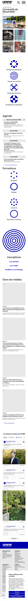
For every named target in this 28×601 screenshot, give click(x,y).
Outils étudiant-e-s (7, 556)
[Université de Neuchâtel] (7, 2)
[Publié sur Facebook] (23, 470)
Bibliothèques (18, 565)
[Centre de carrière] (14, 76)
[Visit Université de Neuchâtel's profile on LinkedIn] (5, 442)
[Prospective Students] (14, 64)
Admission (5, 565)
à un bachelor (14, 261)
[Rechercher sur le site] (18, 2)
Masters (4, 569)
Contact (5, 552)
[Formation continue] (14, 214)
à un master (14, 265)
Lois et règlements (19, 561)
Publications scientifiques (18, 556)
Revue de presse (9, 423)
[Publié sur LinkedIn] (23, 442)
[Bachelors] (14, 175)
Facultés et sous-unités (20, 562)
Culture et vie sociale (20, 567)
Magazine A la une (19, 558)
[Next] (22, 23)
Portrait (16, 552)
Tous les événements (11, 165)
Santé (16, 569)
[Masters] (14, 187)
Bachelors (5, 568)
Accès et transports (7, 554)
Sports (16, 568)
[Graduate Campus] (14, 87)
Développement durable (18, 560)
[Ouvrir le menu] (23, 2)
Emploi (4, 558)
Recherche (17, 554)
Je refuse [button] (17, 594)
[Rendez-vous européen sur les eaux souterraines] (8, 35)
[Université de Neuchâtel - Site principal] (7, 545)
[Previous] (6, 23)
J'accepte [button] (17, 592)
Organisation (18, 553)
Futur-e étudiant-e (7, 567)
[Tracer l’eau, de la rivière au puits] (8, 46)
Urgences (5, 553)
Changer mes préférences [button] (17, 596)
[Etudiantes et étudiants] (14, 99)
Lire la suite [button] (6, 447)
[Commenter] (7, 521)
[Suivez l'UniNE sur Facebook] (3, 595)
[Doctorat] (14, 202)
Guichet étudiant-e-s (7, 555)
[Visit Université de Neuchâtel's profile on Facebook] (5, 470)
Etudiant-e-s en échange (14, 269)
